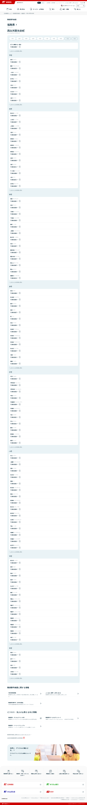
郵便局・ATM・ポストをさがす (23, 774)
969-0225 (14, 503)
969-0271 (14, 180)
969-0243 (14, 379)
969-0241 (14, 239)
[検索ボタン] (84, 6)
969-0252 (14, 115)
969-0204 (14, 272)
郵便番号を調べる (8, 773)
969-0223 (14, 522)
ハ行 (47, 38)
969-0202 (14, 227)
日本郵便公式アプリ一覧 (65, 799)
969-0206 (14, 62)
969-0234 (14, 569)
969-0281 (14, 201)
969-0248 (14, 364)
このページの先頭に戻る (16, 51)
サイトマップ (82, 799)
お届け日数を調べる (64, 773)
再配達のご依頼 (50, 773)
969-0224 (14, 94)
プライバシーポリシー (34, 797)
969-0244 (14, 516)
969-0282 (14, 535)
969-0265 (14, 411)
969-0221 (14, 417)
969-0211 (14, 167)
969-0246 (14, 128)
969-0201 (14, 100)
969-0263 (14, 443)
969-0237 (14, 548)
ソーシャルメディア (74, 799)
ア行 (12, 38)
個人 (39, 2)
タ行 (33, 38)
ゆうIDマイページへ (68, 5)
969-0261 (14, 655)
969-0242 (14, 214)
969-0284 (14, 299)
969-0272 (14, 68)
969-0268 (14, 576)
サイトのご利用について (25, 797)
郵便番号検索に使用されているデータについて (18, 734)
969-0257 (14, 122)
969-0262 (14, 582)
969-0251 (14, 141)
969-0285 (14, 471)
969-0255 (14, 325)
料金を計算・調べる (78, 773)
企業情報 (48, 2)
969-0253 (14, 601)
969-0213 (14, 640)
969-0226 (14, 436)
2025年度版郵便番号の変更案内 (15, 738)
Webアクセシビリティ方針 (44, 797)
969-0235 (14, 588)
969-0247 (14, 259)
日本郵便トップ (8, 13)
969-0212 (14, 278)
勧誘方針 (67, 797)
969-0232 (14, 541)
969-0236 (14, 75)
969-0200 (14, 47)
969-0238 (14, 87)
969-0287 (14, 81)
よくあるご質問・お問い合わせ (71, 2)
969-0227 (14, 312)
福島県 (23, 13)
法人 (43, 2)
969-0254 (14, 528)
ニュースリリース (60, 2)
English (82, 2)
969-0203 (14, 160)
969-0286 (14, 674)
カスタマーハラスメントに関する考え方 (77, 797)
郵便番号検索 (16, 13)
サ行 (26, 38)
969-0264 (14, 398)
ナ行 (40, 38)
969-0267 (14, 252)
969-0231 (14, 423)
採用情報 (53, 2)
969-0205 (14, 186)
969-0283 (14, 595)
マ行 (54, 38)
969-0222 (14, 464)
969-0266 (14, 233)
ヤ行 (61, 38)
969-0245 (14, 458)
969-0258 (14, 207)
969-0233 (14, 477)
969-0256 (14, 430)
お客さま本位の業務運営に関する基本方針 (57, 797)
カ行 (19, 38)
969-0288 (14, 173)
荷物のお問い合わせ (36, 773)
